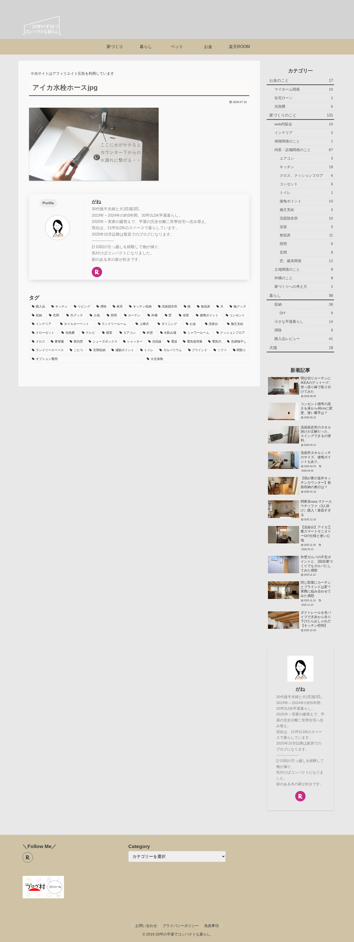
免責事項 (211, 926)
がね (96, 201)
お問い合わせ (146, 926)
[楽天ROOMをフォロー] (97, 272)
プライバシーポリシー (180, 926)
